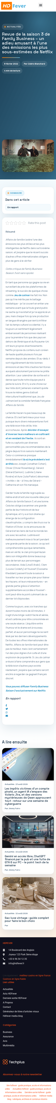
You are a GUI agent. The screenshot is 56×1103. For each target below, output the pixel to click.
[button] (40, 5)
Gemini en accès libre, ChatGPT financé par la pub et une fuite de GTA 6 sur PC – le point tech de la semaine (27, 860)
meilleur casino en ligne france (35, 975)
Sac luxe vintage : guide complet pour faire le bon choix (27, 919)
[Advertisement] (28, 106)
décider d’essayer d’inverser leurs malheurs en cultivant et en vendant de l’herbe (27, 434)
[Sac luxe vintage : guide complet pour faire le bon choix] (28, 893)
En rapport (13, 207)
